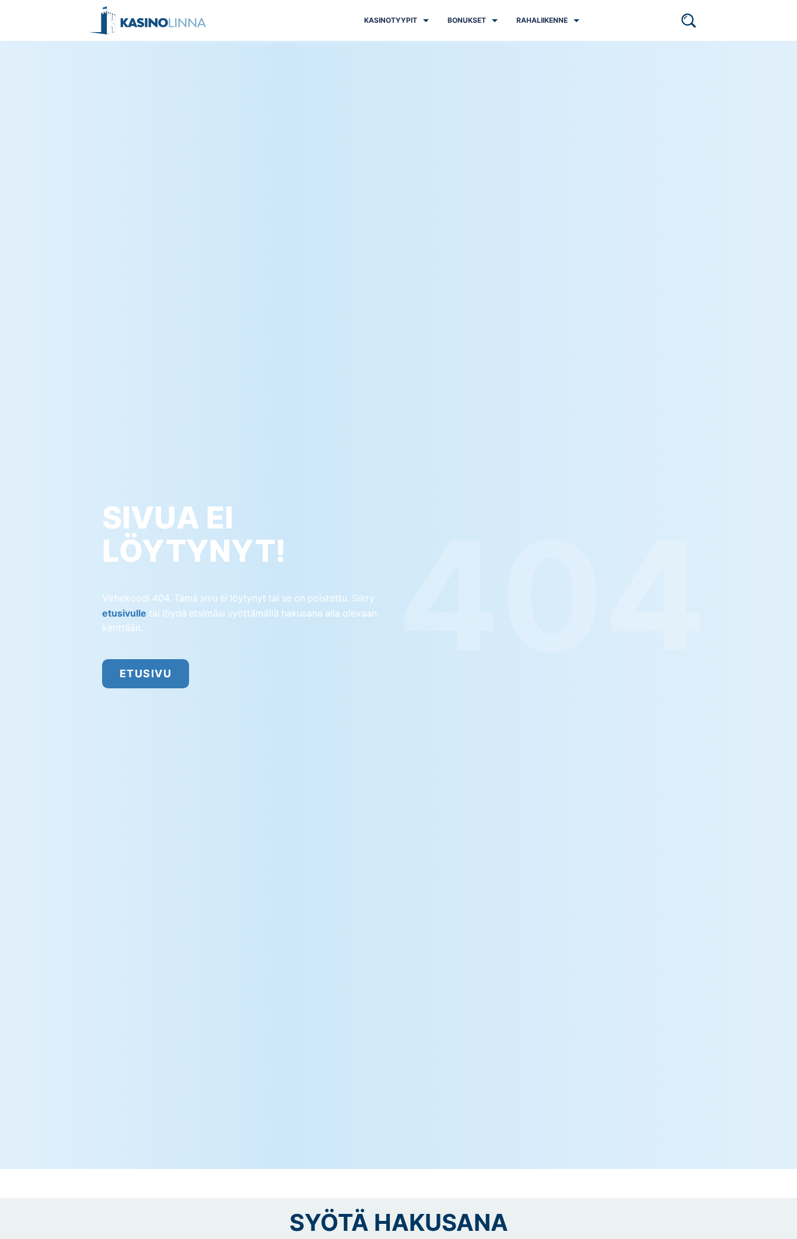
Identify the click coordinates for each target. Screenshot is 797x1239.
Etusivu (146, 673)
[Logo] (147, 20)
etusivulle (124, 613)
